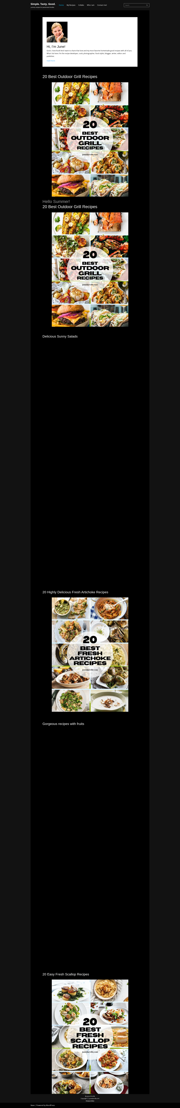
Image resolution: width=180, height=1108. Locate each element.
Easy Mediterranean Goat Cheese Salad (59, 406)
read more (51, 61)
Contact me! (102, 5)
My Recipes (71, 5)
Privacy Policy (90, 1101)
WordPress (50, 1105)
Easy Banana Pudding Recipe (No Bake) (60, 956)
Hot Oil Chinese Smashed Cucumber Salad (61, 566)
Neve (33, 1105)
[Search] (147, 5)
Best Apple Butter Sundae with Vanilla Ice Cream (63, 873)
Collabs (81, 5)
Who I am (90, 5)
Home (61, 5)
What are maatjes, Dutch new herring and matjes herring (66, 486)
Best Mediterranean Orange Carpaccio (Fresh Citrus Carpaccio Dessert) (72, 793)
